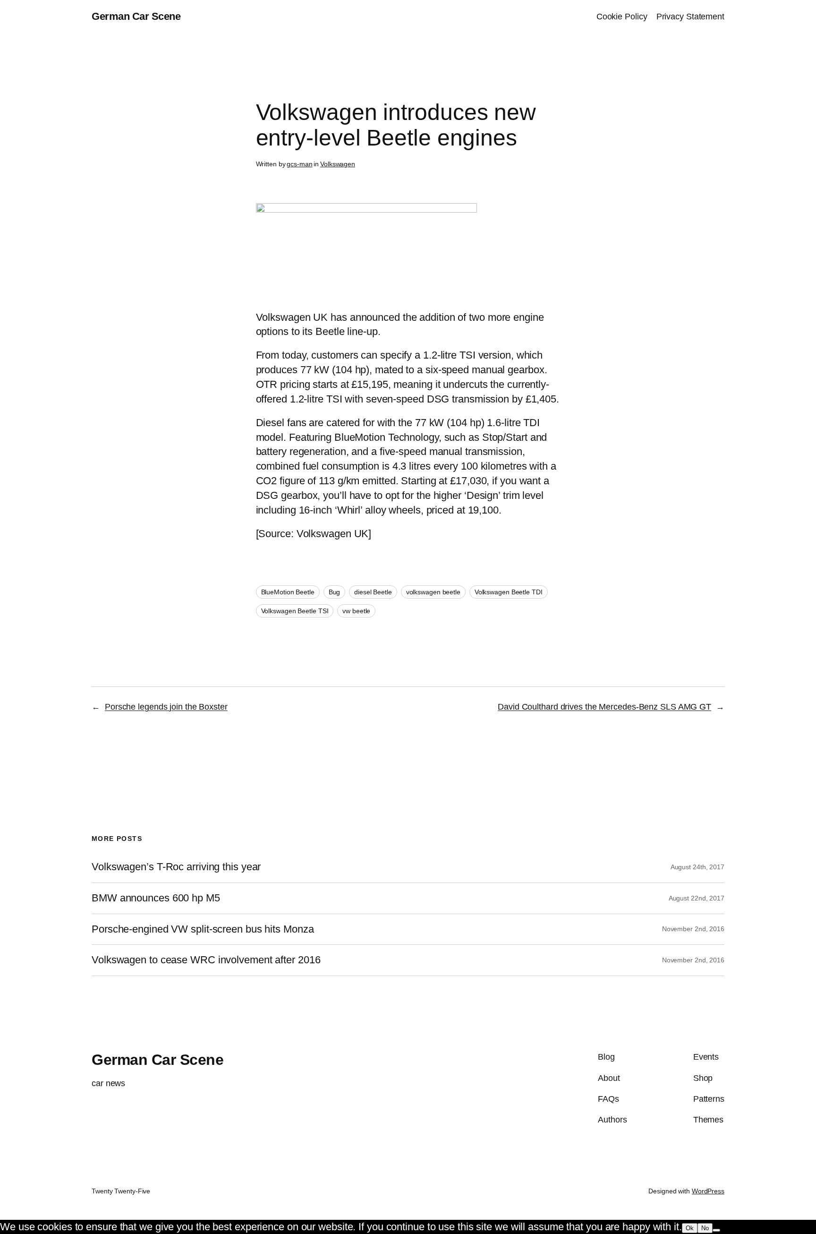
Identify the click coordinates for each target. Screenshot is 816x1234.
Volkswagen (337, 164)
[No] (716, 1230)
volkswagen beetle (433, 592)
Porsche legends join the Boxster (166, 706)
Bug (334, 592)
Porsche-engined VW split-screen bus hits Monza (203, 929)
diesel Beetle (373, 592)
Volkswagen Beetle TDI (509, 592)
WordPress (708, 1191)
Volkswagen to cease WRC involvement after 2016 (206, 960)
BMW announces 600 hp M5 (156, 898)
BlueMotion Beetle (287, 592)
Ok (690, 1228)
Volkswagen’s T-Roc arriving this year (176, 867)
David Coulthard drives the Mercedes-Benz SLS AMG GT (604, 706)
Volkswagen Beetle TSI (295, 611)
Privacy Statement (690, 16)
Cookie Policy (621, 16)
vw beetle (356, 611)
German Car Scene (136, 16)
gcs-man (299, 164)
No (705, 1228)
